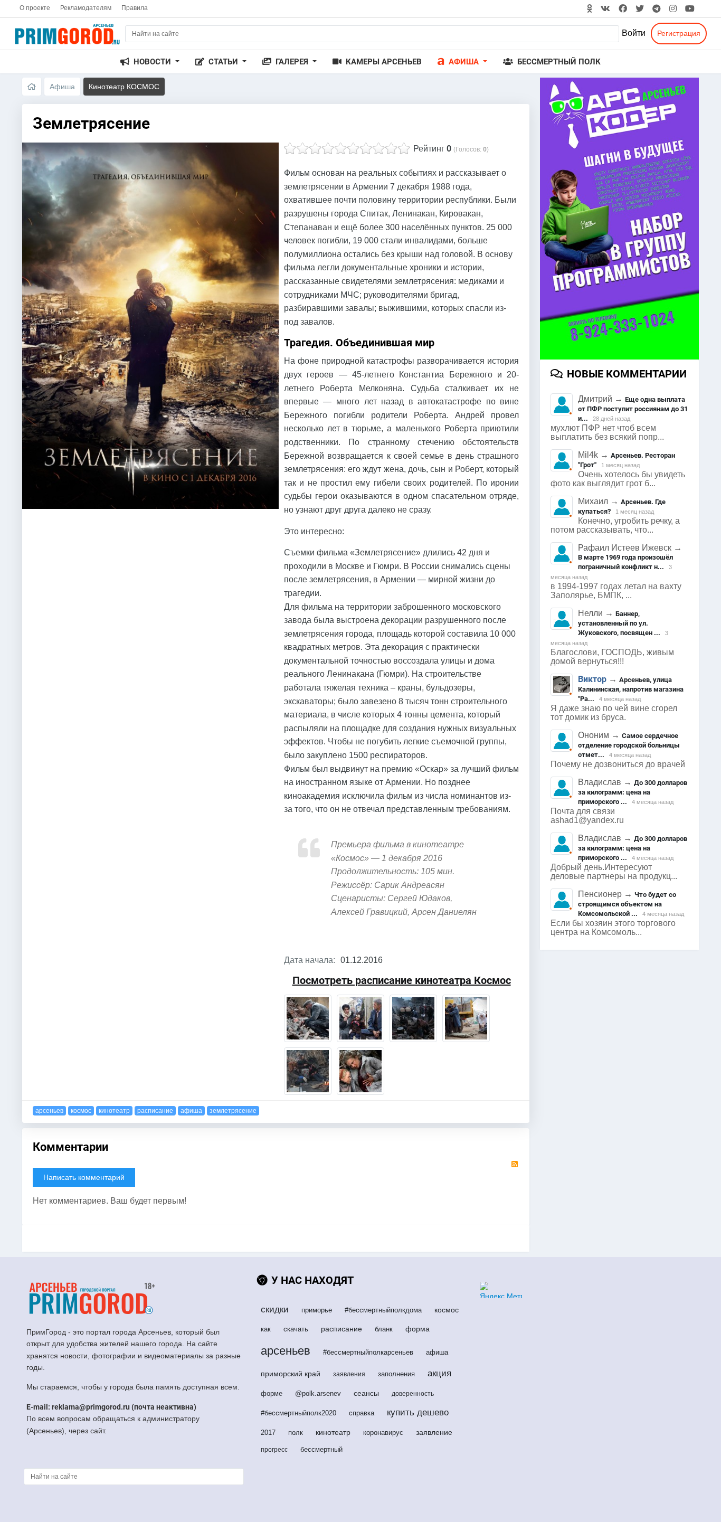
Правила (134, 8)
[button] (149, 62)
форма (417, 1329)
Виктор (592, 679)
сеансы (366, 1393)
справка (361, 1413)
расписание (155, 1110)
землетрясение (233, 1110)
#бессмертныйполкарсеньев (368, 1352)
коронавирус (383, 1432)
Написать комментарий (84, 1177)
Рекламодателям (85, 8)
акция (439, 1373)
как (266, 1329)
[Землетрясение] (307, 1018)
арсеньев (49, 1110)
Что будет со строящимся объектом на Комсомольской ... (627, 904)
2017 (268, 1432)
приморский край (290, 1373)
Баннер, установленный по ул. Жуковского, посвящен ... (619, 623)
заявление (434, 1432)
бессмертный (321, 1449)
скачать (295, 1329)
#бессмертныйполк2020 (298, 1413)
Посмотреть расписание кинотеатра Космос (401, 980)
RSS (514, 1164)
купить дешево (418, 1412)
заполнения (396, 1374)
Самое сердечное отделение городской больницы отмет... (629, 745)
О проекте (35, 8)
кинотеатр (114, 1110)
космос (81, 1110)
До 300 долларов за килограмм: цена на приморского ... (632, 792)
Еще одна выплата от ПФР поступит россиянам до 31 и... (633, 408)
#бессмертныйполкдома (383, 1310)
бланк (384, 1329)
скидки (275, 1309)
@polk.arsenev (318, 1393)
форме (271, 1393)
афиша (191, 1110)
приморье (316, 1310)
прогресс (274, 1449)
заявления (349, 1374)
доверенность (413, 1393)
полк (295, 1432)
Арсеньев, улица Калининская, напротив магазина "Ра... (631, 689)
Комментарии (70, 1147)
